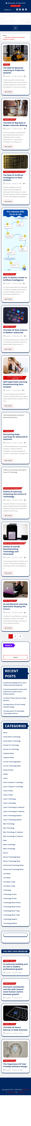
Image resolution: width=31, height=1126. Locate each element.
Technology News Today (11, 911)
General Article (8, 770)
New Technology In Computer (13, 832)
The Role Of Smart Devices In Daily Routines (15, 1028)
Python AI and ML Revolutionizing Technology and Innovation (11, 550)
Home (4, 35)
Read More (8, 92)
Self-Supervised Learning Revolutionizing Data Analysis (15, 384)
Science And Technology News (13, 865)
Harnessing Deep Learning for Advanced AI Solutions (15, 436)
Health (5, 774)
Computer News (8, 753)
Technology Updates (10, 919)
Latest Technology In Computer (14, 807)
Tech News (7, 874)
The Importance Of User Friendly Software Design (15, 1065)
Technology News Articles (12, 903)
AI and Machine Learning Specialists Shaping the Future (15, 606)
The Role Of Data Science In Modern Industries (15, 331)
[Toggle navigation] (15, 28)
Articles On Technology (11, 745)
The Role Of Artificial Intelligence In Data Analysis (13, 177)
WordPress (26, 1089)
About (5, 733)
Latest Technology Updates (12, 815)
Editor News (11, 1092)
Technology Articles (10, 894)
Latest (5, 778)
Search (8, 645)
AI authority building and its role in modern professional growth (15, 966)
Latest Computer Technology (13, 782)
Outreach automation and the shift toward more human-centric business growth (15, 691)
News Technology (9, 844)
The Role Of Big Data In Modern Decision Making (15, 124)
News (5, 840)
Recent (5, 853)
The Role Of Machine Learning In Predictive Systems (13, 70)
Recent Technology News (11, 857)
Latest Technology (9, 799)
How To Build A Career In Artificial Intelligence (15, 278)
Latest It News (8, 791)
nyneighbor (15, 17)
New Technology (8, 824)
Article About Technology (11, 737)
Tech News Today (9, 882)
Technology (7, 890)
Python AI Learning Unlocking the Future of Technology (14, 494)
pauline (8, 76)
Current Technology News (12, 762)
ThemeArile (21, 1092)
